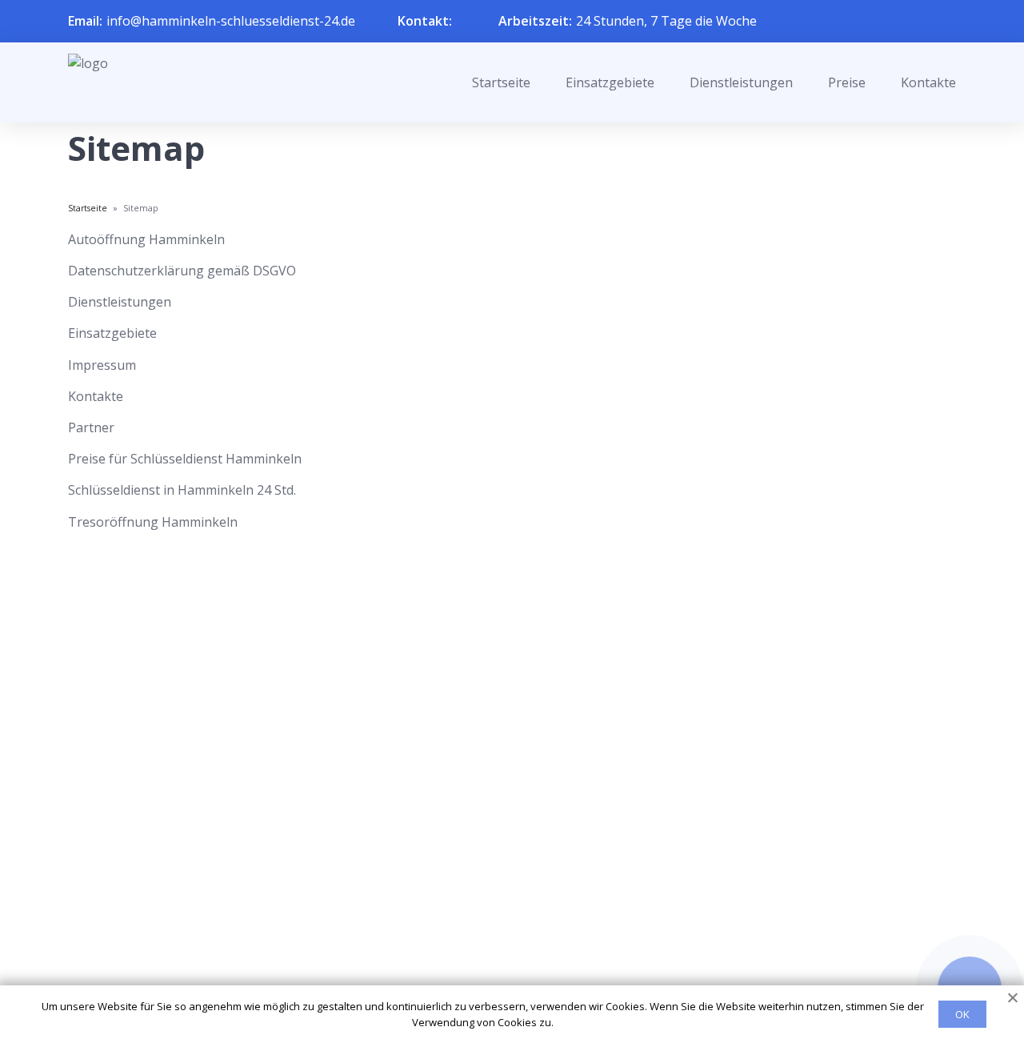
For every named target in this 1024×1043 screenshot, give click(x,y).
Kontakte (928, 82)
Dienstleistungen (741, 82)
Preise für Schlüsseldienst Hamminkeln (185, 458)
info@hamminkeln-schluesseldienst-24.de (230, 21)
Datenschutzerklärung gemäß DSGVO (182, 270)
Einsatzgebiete (610, 82)
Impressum (102, 365)
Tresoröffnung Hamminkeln (153, 522)
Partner (91, 427)
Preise (847, 82)
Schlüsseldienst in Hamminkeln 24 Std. (182, 490)
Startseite (501, 82)
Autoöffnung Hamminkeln (146, 239)
